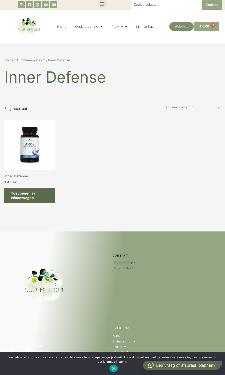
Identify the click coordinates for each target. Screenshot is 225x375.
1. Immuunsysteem (30, 60)
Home (61, 27)
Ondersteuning (86, 27)
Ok (114, 368)
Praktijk (117, 27)
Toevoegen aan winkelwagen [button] (24, 195)
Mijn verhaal (145, 27)
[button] (102, 3)
